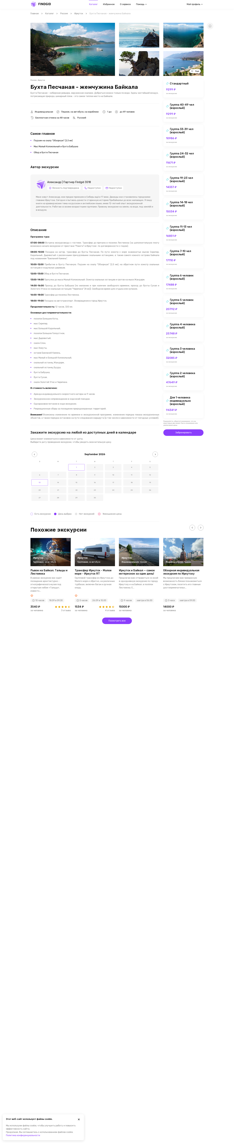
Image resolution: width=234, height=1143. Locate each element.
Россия (64, 13)
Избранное (109, 4)
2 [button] (94, 467)
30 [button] (95, 498)
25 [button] (132, 490)
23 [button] (95, 490)
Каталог (93, 4)
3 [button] (113, 467)
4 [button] (131, 467)
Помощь (140, 4)
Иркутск (78, 13)
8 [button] (76, 475)
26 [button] (150, 490)
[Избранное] (210, 26)
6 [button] (39, 475)
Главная (34, 13)
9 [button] (94, 475)
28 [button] (58, 498)
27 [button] (39, 498)
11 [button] (131, 475)
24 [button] (113, 490)
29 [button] (76, 498)
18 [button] (132, 482)
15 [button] (76, 482)
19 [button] (150, 482)
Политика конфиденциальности (23, 1135)
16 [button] (95, 482)
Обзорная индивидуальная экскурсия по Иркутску (181, 572)
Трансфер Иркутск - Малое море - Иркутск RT (93, 572)
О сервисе (125, 4)
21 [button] (58, 490)
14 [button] (58, 482)
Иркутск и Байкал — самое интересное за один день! (137, 572)
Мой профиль (193, 4)
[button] (34, 454)
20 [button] (40, 490)
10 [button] (113, 475)
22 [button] (76, 490)
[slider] (62, 607)
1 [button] (76, 467)
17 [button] (113, 482)
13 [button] (39, 482)
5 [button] (150, 467)
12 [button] (150, 475)
